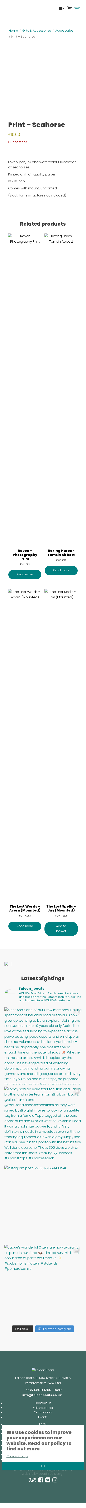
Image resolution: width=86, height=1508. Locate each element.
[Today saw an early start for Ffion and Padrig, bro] (43, 1125)
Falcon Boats (20, 9)
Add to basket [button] (61, 928)
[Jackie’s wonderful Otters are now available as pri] (43, 1283)
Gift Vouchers (43, 1408)
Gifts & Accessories (36, 30)
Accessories (64, 30)
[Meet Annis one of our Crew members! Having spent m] (43, 1045)
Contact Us (43, 1403)
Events (43, 1417)
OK (43, 1466)
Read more (25, 574)
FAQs (43, 1424)
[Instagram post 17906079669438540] (43, 1204)
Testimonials (43, 1412)
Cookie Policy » (17, 1456)
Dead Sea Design (51, 1474)
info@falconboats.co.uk (42, 1395)
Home (13, 30)
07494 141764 (40, 1390)
